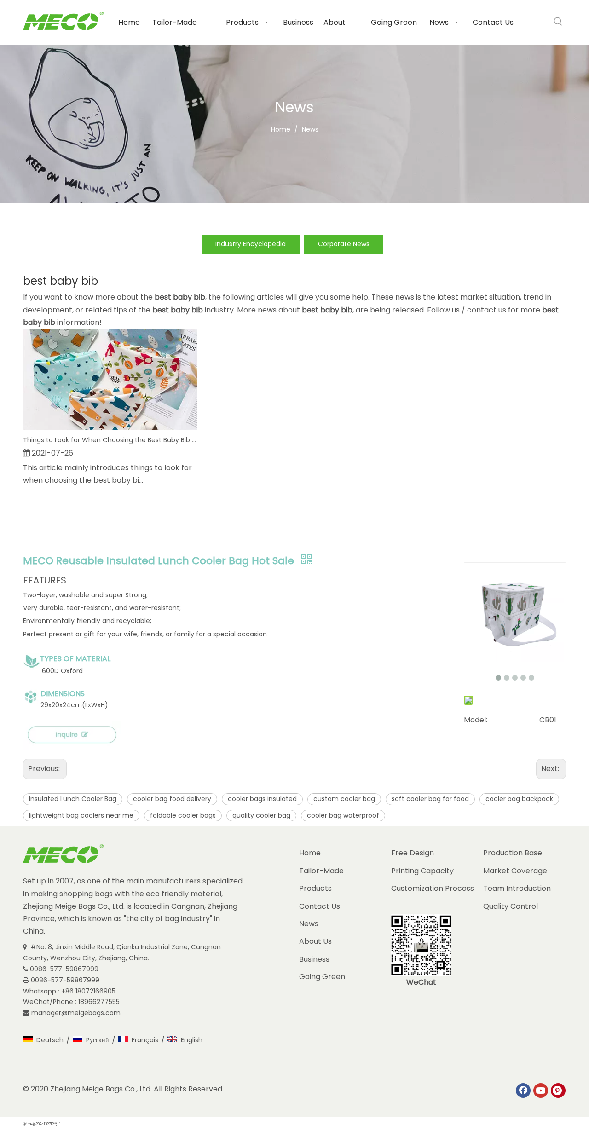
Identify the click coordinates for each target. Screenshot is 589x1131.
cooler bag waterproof (343, 815)
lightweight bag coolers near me (81, 815)
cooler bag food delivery (172, 798)
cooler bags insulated (262, 798)
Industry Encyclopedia (250, 243)
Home (310, 853)
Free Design (412, 853)
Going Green (322, 976)
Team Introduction (517, 888)
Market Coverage (515, 871)
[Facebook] (523, 1090)
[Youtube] (540, 1090)
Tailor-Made (321, 871)
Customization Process (432, 888)
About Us (315, 941)
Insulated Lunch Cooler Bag (72, 798)
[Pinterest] (558, 1090)
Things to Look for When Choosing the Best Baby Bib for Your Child (110, 439)
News (308, 923)
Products (315, 888)
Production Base (512, 853)
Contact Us (319, 906)
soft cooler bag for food (430, 798)
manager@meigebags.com (76, 1012)
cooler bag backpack (519, 798)
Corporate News (344, 243)
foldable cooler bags (183, 815)
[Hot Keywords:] (558, 21)
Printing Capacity (422, 871)
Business (314, 959)
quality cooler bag (261, 815)
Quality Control (510, 906)
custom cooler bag (344, 798)
